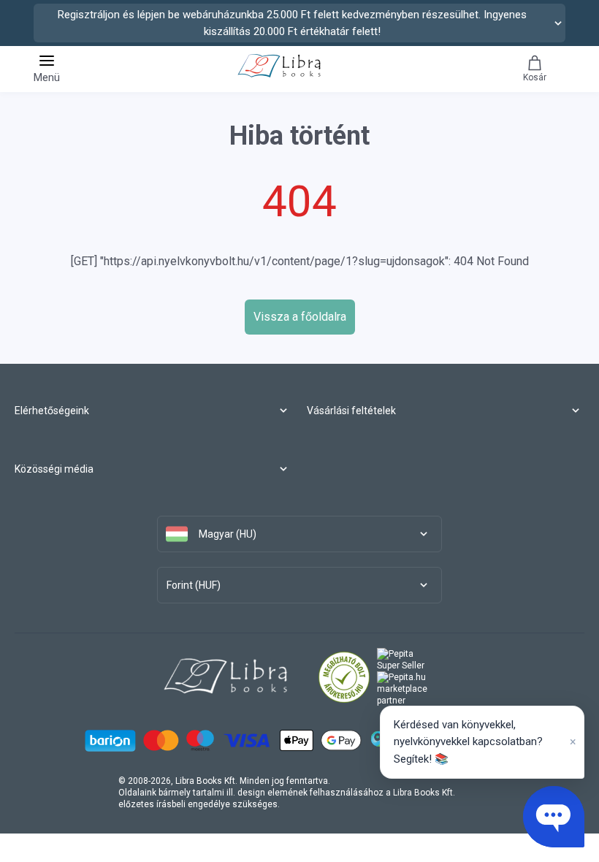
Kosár (534, 77)
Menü (47, 77)
